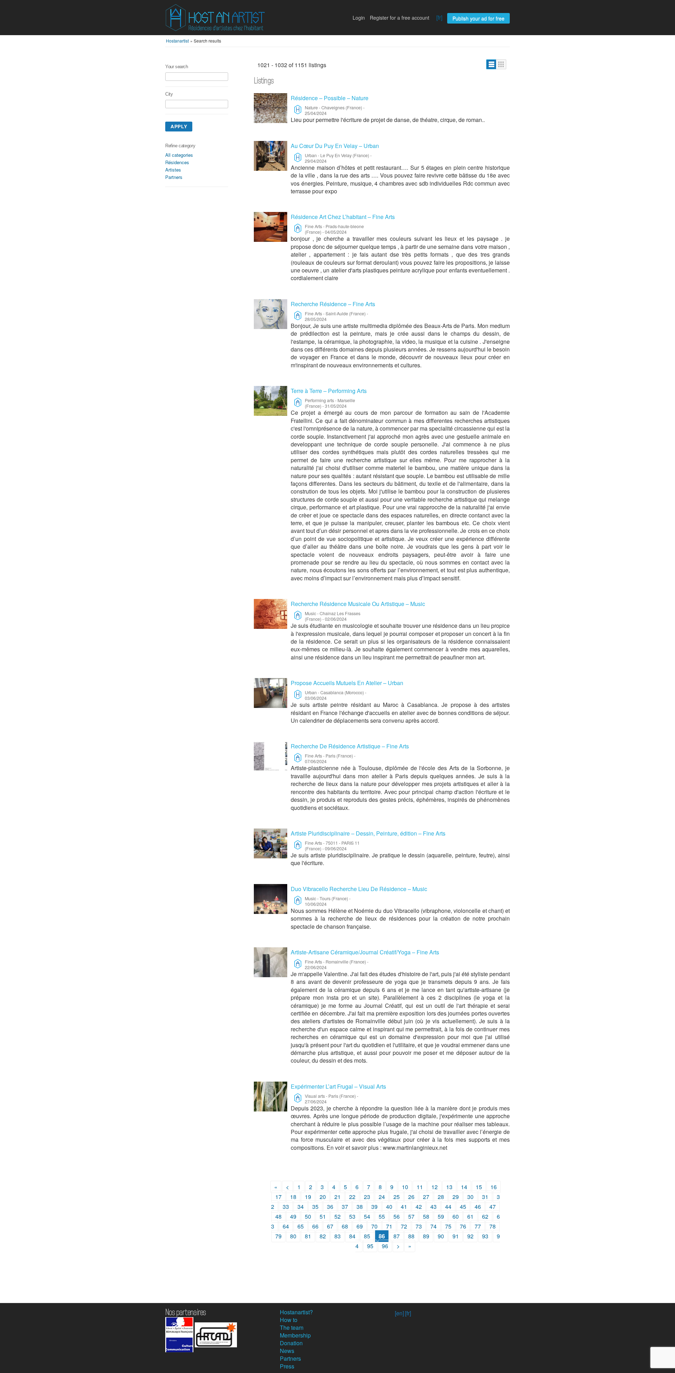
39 (374, 1207)
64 (286, 1226)
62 (485, 1216)
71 (389, 1226)
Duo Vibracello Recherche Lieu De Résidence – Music (359, 889)
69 (359, 1226)
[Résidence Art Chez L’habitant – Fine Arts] (270, 227)
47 (492, 1207)
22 (352, 1197)
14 (464, 1187)
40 (389, 1207)
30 (470, 1197)
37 (345, 1207)
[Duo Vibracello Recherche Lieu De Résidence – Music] (270, 899)
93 (485, 1236)
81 (308, 1236)
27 (426, 1197)
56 (396, 1216)
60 (455, 1216)
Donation (291, 1343)
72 (404, 1226)
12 (434, 1187)
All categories (179, 155)
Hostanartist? (296, 1312)
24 (382, 1197)
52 (337, 1216)
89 (426, 1236)
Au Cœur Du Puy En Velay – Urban (335, 146)
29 (455, 1197)
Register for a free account (399, 17)
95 (370, 1246)
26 (411, 1197)
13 (449, 1187)
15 (479, 1187)
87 (396, 1236)
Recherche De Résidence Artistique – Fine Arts (350, 746)
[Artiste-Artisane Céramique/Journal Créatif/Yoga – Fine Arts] (270, 962)
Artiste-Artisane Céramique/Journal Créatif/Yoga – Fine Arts (365, 952)
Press (287, 1366)
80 (293, 1236)
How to (288, 1320)
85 (367, 1236)
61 (470, 1216)
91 (455, 1236)
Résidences (177, 162)
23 (367, 1197)
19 (308, 1197)
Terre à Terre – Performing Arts (329, 391)
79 (278, 1236)
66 (315, 1226)
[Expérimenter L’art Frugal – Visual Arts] (270, 1096)
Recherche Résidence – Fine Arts (333, 304)
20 (323, 1197)
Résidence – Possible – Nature (329, 98)
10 (405, 1187)
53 (352, 1216)
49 (293, 1216)
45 (463, 1207)
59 (441, 1216)
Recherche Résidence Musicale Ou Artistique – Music (358, 604)
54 (367, 1216)
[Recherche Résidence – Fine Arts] (270, 314)
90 (441, 1236)
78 (492, 1226)
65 (300, 1226)
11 (420, 1187)
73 (419, 1226)
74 (433, 1226)
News (287, 1351)
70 (374, 1226)
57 (411, 1216)
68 (345, 1226)
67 (330, 1226)
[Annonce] (491, 64)
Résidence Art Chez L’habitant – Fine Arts (343, 217)
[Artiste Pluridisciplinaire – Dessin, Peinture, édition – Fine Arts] (270, 843)
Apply (179, 126)
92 (470, 1236)
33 (286, 1207)
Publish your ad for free (478, 18)
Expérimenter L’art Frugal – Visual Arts (338, 1086)
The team (291, 1327)
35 (315, 1207)
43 (433, 1207)
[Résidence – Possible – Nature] (270, 108)
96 (385, 1246)
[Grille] (501, 64)
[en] (399, 1313)
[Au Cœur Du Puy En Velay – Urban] (270, 156)
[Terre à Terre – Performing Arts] (270, 401)
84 (352, 1236)
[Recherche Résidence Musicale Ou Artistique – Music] (270, 614)
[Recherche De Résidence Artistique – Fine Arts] (270, 756)
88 (411, 1236)
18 (293, 1197)
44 (448, 1207)
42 (419, 1207)
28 (441, 1197)
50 (308, 1216)
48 (278, 1216)
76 (463, 1226)
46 (478, 1207)
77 (478, 1226)
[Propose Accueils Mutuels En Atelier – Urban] (270, 693)
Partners (173, 177)
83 (337, 1236)
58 (426, 1216)
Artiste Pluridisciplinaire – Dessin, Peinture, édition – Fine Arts (368, 833)
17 (278, 1197)
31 (485, 1197)
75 (448, 1226)
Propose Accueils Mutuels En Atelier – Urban (347, 683)
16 (493, 1187)
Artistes (173, 169)
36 (330, 1207)
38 (359, 1207)
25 (396, 1197)
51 (323, 1216)
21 (337, 1197)
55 (382, 1216)
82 (323, 1236)
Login (359, 17)
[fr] (439, 17)
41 (404, 1207)
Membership (295, 1335)
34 (300, 1207)
